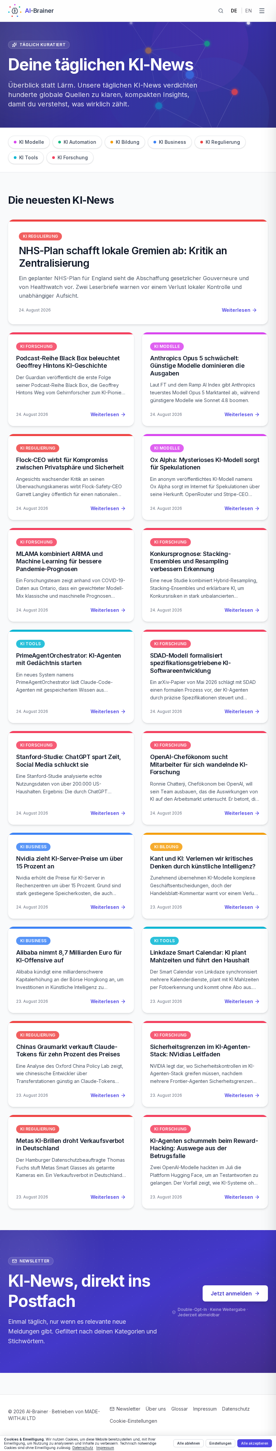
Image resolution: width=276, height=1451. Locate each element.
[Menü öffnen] (262, 11)
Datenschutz (236, 1409)
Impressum (205, 1409)
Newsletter (128, 1409)
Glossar (179, 1409)
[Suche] (221, 11)
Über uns (156, 1409)
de (234, 10)
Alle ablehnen (188, 1443)
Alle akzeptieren (254, 1443)
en (248, 10)
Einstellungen (220, 1443)
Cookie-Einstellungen (133, 1421)
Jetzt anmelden (231, 1293)
